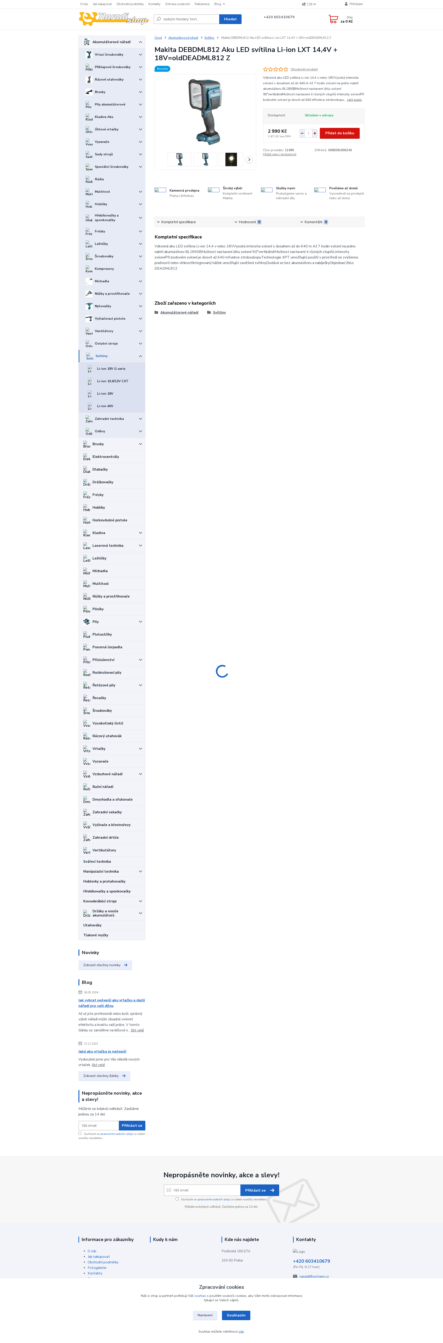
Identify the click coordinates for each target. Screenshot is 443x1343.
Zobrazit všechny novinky (101, 965)
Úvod (158, 38)
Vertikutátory (104, 850)
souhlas (200, 1296)
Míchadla (102, 281)
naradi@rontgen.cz (314, 1276)
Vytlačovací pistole (110, 318)
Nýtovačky (103, 306)
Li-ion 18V (105, 393)
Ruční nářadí (103, 786)
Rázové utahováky (109, 79)
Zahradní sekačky (107, 812)
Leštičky (101, 244)
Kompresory (104, 269)
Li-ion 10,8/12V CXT (113, 381)
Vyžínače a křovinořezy (112, 825)
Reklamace (202, 4)
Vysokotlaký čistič (108, 723)
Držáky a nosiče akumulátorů (105, 913)
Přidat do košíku (339, 133)
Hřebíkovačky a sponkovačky (107, 217)
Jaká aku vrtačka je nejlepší (102, 1051)
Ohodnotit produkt (304, 69)
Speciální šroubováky (111, 167)
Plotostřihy (102, 634)
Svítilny (102, 356)
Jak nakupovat (102, 4)
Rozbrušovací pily (107, 672)
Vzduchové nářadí (108, 774)
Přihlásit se (132, 1125)
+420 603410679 (279, 17)
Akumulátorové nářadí (112, 42)
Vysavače (102, 142)
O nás (84, 4)
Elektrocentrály (106, 456)
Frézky (100, 231)
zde (241, 1331)
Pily (96, 621)
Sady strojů (104, 154)
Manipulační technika (101, 871)
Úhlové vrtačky (106, 129)
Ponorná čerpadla (107, 647)
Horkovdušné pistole (110, 520)
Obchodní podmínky (130, 4)
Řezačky (99, 698)
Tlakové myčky (95, 935)
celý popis (354, 100)
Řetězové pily (104, 685)
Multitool (102, 191)
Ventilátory (104, 331)
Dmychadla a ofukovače (113, 799)
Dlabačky (100, 469)
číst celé (137, 1030)
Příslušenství (103, 660)
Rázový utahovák (107, 736)
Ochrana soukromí (177, 4)
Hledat (230, 19)
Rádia (99, 179)
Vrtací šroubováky (109, 54)
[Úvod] (114, 19)
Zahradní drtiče (106, 837)
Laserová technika (108, 545)
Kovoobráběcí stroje (100, 901)
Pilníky (98, 609)
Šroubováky (104, 256)
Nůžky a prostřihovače (112, 293)
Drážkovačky (103, 482)
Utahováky (92, 925)
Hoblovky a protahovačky (104, 881)
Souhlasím (236, 1315)
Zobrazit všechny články (101, 1076)
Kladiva (99, 533)
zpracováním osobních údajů (116, 1134)
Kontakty (154, 4)
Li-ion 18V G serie (111, 369)
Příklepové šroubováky (112, 67)
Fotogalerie (97, 1267)
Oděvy (100, 431)
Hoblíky (101, 204)
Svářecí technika (97, 861)
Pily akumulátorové (110, 104)
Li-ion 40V (105, 406)
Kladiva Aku (104, 117)
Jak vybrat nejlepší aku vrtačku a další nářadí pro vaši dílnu (111, 1003)
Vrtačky (99, 748)
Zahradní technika (109, 419)
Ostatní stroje (106, 343)
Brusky (100, 92)
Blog (217, 4)
